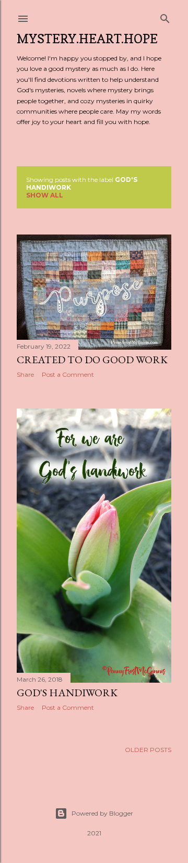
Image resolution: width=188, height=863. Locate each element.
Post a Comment (68, 374)
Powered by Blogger (102, 813)
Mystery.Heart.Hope (87, 38)
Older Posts (148, 750)
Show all (44, 195)
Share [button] (25, 374)
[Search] (165, 16)
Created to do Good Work (92, 359)
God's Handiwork (67, 692)
